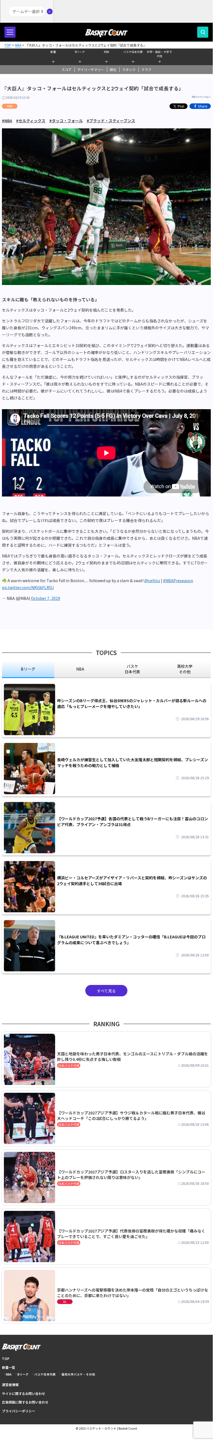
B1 (64, 1302)
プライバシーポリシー (18, 1411)
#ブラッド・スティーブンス (111, 120)
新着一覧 (8, 1367)
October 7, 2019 (45, 598)
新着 (53, 52)
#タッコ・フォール (66, 120)
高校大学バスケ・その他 (78, 1374)
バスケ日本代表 (133, 52)
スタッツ (128, 69)
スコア (66, 69)
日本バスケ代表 (68, 1065)
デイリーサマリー (90, 69)
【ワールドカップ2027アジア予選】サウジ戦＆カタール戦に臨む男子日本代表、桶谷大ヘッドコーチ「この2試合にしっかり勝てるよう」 (131, 1115)
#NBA (7, 120)
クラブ (146, 69)
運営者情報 (10, 1384)
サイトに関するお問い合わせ (23, 1393)
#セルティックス (30, 120)
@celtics (152, 580)
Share (202, 106)
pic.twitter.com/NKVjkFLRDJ (28, 587)
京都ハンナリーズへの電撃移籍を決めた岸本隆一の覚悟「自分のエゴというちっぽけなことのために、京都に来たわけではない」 (132, 1292)
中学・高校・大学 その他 (159, 53)
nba (80, 669)
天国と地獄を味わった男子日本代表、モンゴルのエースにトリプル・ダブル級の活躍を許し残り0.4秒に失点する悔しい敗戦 (132, 1056)
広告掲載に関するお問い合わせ (25, 1402)
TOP (5, 1358)
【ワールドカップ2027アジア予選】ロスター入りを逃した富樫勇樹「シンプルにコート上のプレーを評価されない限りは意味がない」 (131, 1174)
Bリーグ (80, 52)
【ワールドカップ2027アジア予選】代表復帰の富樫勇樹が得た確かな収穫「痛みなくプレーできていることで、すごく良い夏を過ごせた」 (131, 1233)
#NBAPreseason (178, 580)
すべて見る (106, 991)
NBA (106, 52)
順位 (113, 69)
